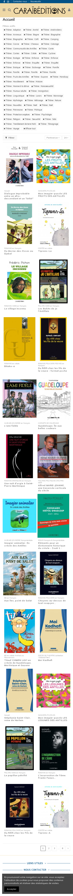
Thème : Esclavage (32, 67)
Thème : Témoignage (49, 124)
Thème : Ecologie (12, 58)
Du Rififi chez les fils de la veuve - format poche (52, 369)
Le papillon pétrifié (15, 775)
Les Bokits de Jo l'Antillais (47, 309)
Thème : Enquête (31, 63)
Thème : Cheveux (31, 44)
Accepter (11, 889)
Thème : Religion (12, 119)
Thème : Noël (31, 105)
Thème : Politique (34, 109)
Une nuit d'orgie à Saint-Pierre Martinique (18, 484)
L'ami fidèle (11, 425)
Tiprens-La (45, 251)
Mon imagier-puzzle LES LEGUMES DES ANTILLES (52, 719)
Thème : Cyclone (47, 53)
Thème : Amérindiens (52, 30)
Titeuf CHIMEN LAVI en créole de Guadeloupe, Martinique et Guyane (17, 663)
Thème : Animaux (13, 34)
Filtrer (11, 137)
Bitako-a (9, 366)
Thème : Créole (29, 53)
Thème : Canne (12, 44)
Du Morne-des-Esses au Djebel (18, 252)
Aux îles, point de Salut (18, 600)
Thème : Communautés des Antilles (20, 48)
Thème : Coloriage (51, 44)
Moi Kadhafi (45, 660)
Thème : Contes (12, 53)
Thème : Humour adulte (15, 91)
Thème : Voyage (12, 128)
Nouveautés (35, 1)
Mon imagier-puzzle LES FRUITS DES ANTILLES (52, 194)
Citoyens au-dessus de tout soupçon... (52, 601)
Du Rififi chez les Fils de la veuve (18, 834)
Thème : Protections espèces (17, 114)
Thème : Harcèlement (14, 81)
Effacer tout (30, 128)
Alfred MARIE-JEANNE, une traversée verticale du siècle (52, 488)
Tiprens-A (44, 832)
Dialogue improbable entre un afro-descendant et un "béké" (18, 196)
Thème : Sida (50, 119)
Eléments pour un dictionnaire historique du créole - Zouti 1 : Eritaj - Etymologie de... (52, 547)
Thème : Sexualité (32, 119)
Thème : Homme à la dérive (17, 86)
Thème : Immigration (39, 91)
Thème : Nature (54, 100)
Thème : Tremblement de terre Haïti (20, 124)
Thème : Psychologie (42, 114)
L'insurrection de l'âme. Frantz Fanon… (52, 776)
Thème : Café (32, 39)
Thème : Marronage (54, 95)
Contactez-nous (20, 1)
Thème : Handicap (60, 77)
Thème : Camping (50, 39)
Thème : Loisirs (34, 95)
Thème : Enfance (31, 58)
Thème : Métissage (34, 100)
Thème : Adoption (13, 30)
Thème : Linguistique (14, 95)
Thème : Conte (47, 48)
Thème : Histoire (35, 81)
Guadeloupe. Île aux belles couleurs (50, 427)
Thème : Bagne (32, 34)
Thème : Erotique (12, 67)
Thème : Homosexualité (43, 86)
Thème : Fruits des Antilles (17, 77)
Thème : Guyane (40, 77)
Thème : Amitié (31, 30)
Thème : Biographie (51, 34)
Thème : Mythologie (14, 100)
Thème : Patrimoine (14, 109)
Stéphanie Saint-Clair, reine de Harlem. (17, 719)
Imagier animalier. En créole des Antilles (16, 544)
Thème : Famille (52, 67)
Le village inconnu (15, 308)
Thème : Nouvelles (13, 105)
